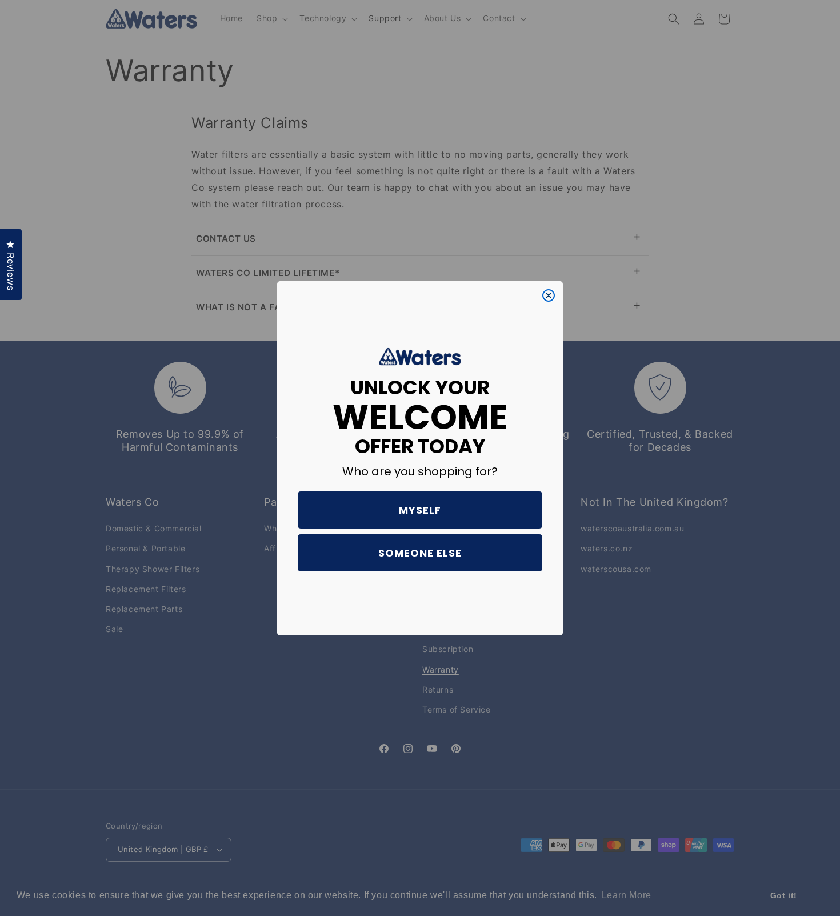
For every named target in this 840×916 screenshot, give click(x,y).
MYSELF (420, 510)
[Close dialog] (548, 295)
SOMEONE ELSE (420, 553)
